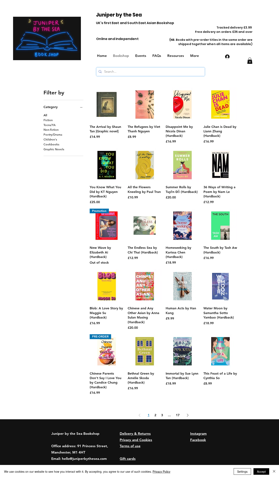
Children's (50, 139)
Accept (261, 471)
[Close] (274, 471)
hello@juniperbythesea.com (84, 459)
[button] (249, 61)
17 (178, 415)
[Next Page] (187, 415)
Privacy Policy (161, 471)
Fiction (48, 120)
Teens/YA (50, 125)
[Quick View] (107, 104)
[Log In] (226, 56)
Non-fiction (51, 130)
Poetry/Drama (53, 134)
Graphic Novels (54, 149)
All (45, 115)
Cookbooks (51, 144)
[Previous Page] (139, 415)
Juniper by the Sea (119, 14)
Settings (242, 471)
